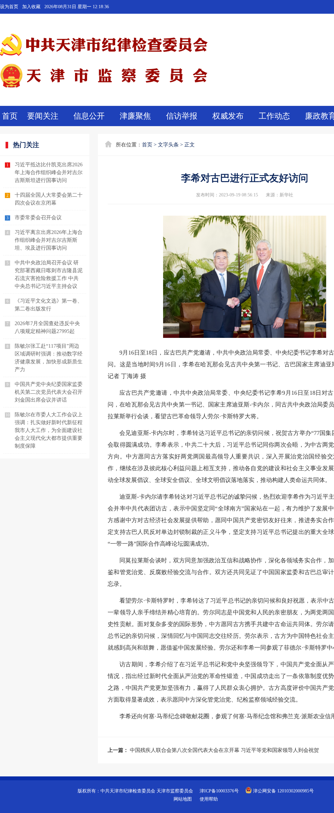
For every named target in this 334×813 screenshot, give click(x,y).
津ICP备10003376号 (219, 790)
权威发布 (228, 116)
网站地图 (183, 799)
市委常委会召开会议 (38, 217)
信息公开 (89, 116)
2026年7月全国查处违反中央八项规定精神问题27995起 (47, 327)
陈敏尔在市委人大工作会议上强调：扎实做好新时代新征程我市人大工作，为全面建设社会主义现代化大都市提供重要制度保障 (49, 430)
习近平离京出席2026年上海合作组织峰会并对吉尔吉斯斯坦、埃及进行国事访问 (49, 240)
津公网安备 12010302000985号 (283, 790)
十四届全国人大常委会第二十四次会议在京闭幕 (49, 199)
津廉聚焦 (135, 116)
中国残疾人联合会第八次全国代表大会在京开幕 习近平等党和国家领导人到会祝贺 (224, 750)
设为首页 (9, 6)
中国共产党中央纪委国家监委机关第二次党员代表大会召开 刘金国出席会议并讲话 (49, 392)
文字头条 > (170, 144)
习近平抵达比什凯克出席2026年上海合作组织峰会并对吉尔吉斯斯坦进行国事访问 (49, 172)
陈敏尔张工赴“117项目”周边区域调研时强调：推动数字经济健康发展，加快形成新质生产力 (49, 357)
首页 (10, 116)
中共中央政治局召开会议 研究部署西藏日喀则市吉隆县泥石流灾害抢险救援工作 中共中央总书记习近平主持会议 (49, 274)
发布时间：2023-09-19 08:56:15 (227, 194)
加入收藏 (31, 6)
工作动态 (274, 116)
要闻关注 (42, 116)
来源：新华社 (279, 194)
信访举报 (181, 116)
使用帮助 (209, 799)
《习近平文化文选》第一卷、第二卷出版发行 (49, 304)
